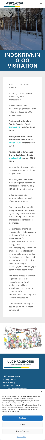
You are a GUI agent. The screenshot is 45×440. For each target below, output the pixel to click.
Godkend (22, 418)
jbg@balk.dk (15, 127)
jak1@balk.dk (15, 143)
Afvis (22, 424)
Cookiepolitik (21, 437)
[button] (41, 392)
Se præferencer (22, 431)
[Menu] (41, 4)
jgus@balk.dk (15, 158)
